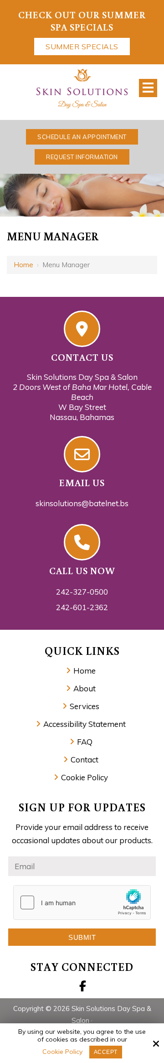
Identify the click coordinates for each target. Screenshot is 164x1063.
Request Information (82, 157)
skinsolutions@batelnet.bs (82, 503)
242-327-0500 (82, 591)
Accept (106, 1052)
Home (23, 264)
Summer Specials (82, 46)
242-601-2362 (82, 607)
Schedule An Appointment (82, 136)
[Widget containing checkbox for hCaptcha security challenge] (82, 902)
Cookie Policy (62, 1052)
